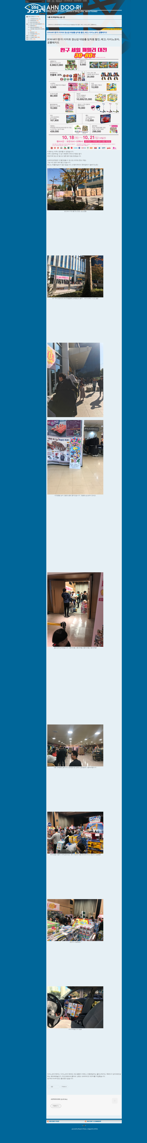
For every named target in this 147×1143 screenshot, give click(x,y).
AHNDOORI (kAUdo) (59, 1099)
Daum (79, 1129)
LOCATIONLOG (68, 1)
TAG (53, 1)
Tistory (85, 1129)
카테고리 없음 (107, 29)
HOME (48, 1)
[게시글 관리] (57, 1086)
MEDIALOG (59, 1)
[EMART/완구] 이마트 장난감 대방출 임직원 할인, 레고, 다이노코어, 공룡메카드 (75, 24)
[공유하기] (55, 1086)
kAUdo (96, 1129)
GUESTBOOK (77, 1)
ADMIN (85, 1)
